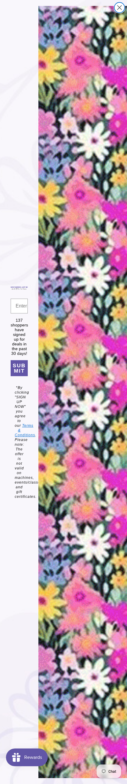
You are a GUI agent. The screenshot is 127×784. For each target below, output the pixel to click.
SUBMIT (19, 368)
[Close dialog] (119, 7)
